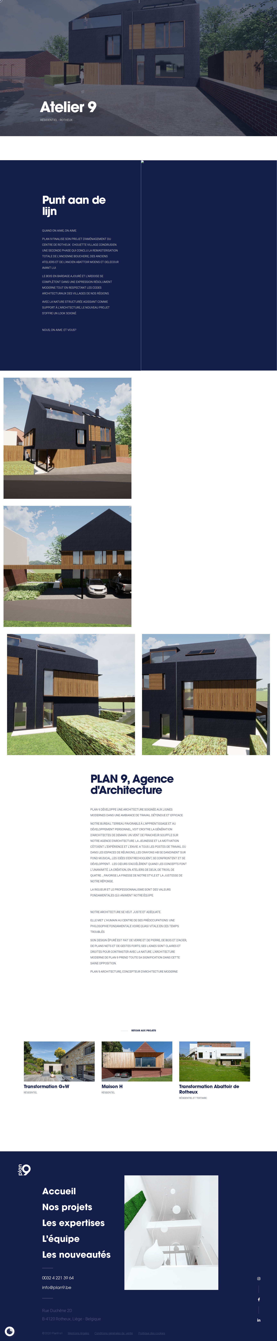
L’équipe (61, 1239)
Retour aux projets (143, 1031)
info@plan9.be (56, 1288)
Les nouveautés (76, 1255)
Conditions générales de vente (114, 1333)
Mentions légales (78, 1333)
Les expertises (73, 1223)
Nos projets (67, 1208)
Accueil (59, 1192)
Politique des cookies (151, 1333)
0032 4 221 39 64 (58, 1278)
